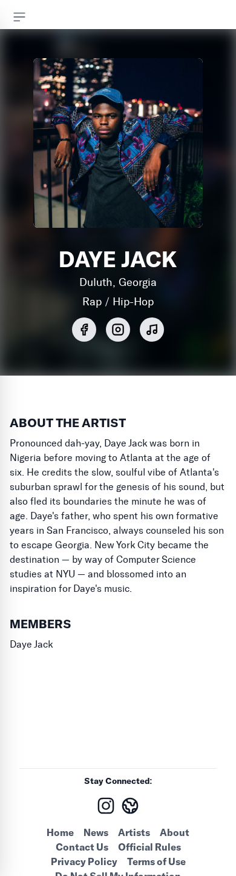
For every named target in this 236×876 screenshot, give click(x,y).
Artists (134, 832)
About (174, 832)
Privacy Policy (84, 861)
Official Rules (149, 847)
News (96, 832)
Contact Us (82, 847)
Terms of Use (156, 861)
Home (60, 832)
